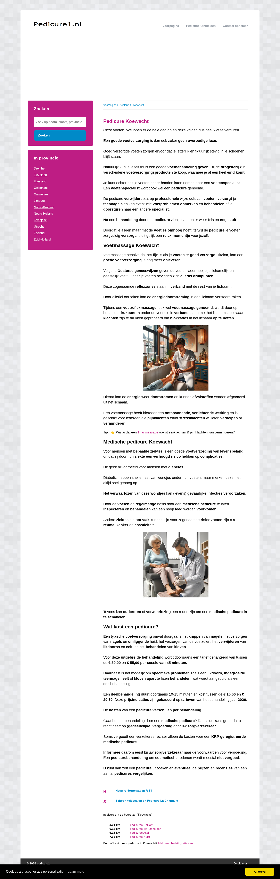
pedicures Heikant (141, 824)
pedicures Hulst (140, 836)
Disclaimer (240, 863)
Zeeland (39, 233)
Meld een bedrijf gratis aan (175, 843)
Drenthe (39, 168)
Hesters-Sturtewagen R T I (134, 790)
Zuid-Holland (42, 239)
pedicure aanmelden (201, 26)
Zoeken (44, 135)
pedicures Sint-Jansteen (145, 828)
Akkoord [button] (260, 871)
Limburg (39, 200)
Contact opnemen (235, 26)
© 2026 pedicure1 (38, 863)
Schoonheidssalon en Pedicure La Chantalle (147, 800)
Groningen (41, 194)
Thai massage (148, 432)
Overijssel (40, 220)
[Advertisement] (140, 70)
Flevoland (40, 174)
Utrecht (39, 226)
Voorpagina (171, 26)
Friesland (40, 181)
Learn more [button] (76, 871)
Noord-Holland (43, 213)
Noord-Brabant (43, 207)
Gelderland (41, 187)
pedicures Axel (139, 832)
